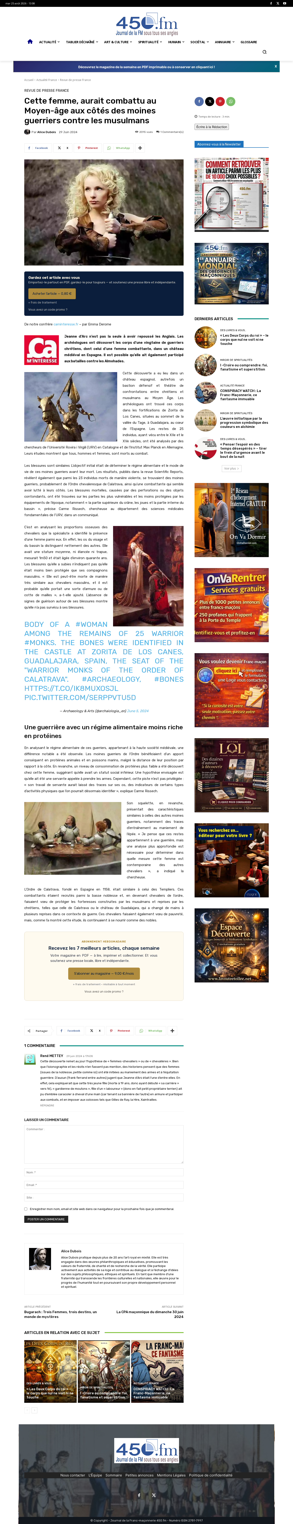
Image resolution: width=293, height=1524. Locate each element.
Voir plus (230, 468)
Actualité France (46, 80)
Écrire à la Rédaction (211, 127)
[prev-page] (27, 1410)
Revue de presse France (75, 80)
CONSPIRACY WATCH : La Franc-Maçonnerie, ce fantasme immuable (153, 1393)
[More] (140, 148)
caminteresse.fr (66, 324)
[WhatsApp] (230, 101)
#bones (169, 679)
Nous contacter (72, 1475)
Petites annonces (139, 1475)
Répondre (47, 1105)
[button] (264, 52)
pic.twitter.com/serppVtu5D (80, 697)
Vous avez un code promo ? (48, 309)
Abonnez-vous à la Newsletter (219, 144)
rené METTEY (51, 1056)
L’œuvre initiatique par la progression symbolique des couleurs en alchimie (244, 422)
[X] (278, 3)
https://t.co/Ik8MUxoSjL (71, 688)
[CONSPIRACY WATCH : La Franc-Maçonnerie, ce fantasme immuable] (157, 1371)
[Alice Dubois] (28, 132)
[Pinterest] (220, 101)
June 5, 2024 (137, 711)
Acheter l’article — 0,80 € (52, 294)
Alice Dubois (46, 132)
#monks (39, 642)
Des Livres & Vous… (40, 1383)
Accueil (28, 80)
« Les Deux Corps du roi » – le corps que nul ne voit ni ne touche (50, 1393)
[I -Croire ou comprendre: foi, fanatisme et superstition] (104, 1371)
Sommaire (114, 1475)
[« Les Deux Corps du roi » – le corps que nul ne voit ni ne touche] (50, 1371)
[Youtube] (285, 3)
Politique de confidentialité (211, 1475)
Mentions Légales (171, 1475)
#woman (91, 624)
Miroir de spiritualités (96, 1387)
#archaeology (110, 679)
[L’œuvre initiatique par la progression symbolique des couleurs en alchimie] (206, 420)
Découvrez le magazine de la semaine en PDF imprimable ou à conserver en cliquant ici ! (146, 67)
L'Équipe (95, 1475)
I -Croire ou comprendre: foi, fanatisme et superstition (104, 1395)
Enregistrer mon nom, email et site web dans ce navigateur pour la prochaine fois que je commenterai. (102, 1209)
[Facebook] (271, 3)
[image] (232, 195)
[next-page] (34, 1410)
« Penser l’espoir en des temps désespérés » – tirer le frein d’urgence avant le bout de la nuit (243, 450)
